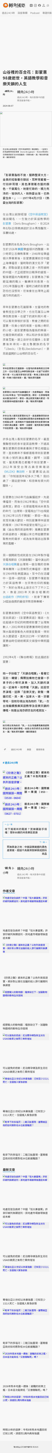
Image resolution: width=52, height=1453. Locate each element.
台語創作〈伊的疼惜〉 (17, 597)
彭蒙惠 (7, 223)
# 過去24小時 (10, 762)
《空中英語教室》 (38, 214)
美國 (29, 749)
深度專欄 (22, 13)
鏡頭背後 (40, 749)
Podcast (35, 13)
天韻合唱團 (10, 564)
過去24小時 (8, 13)
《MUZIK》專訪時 (14, 471)
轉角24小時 (25, 91)
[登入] (43, 5)
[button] (31, 5)
